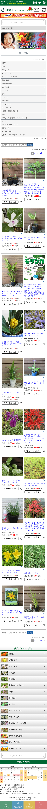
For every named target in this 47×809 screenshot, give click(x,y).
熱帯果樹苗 (13, 660)
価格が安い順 (13, 145)
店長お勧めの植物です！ (18, 685)
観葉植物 (12, 679)
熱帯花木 (12, 673)
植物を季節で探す (16, 748)
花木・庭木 (13, 666)
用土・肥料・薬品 (16, 710)
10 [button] (41, 153)
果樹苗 (11, 654)
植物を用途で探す (16, 736)
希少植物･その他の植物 (18, 723)
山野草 (11, 692)
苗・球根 (12, 704)
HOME (4, 28)
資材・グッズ (14, 717)
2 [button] (34, 153)
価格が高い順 (23, 145)
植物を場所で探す (16, 729)
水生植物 (12, 698)
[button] (44, 153)
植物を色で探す (15, 742)
